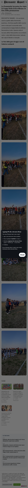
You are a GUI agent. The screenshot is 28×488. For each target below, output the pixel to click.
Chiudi (22, 255)
